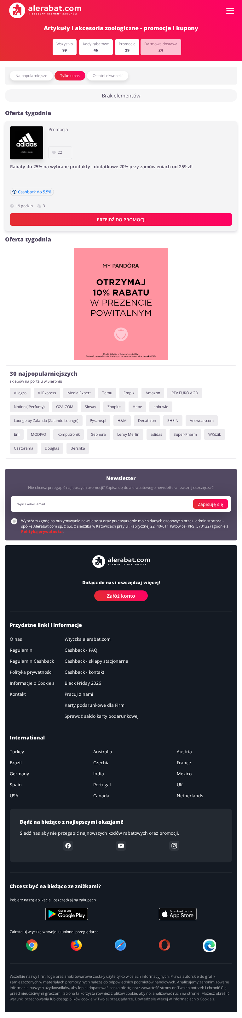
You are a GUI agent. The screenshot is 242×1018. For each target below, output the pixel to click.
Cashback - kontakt (84, 672)
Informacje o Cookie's (32, 683)
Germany (19, 774)
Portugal (102, 785)
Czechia (101, 763)
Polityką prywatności (42, 531)
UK (180, 785)
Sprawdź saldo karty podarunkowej (102, 716)
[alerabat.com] (45, 10)
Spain (16, 785)
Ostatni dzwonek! (108, 75)
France (184, 763)
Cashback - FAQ (81, 650)
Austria (184, 752)
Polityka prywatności (31, 672)
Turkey (17, 752)
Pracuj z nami (79, 694)
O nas (16, 639)
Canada (101, 796)
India (98, 774)
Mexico (184, 774)
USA (14, 796)
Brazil (16, 763)
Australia (102, 752)
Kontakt (18, 694)
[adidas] (26, 142)
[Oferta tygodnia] (121, 304)
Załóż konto (121, 596)
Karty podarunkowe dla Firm (94, 705)
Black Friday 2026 (83, 683)
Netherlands (190, 796)
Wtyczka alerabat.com (88, 639)
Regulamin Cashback (32, 661)
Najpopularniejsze (31, 75)
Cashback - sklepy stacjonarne (96, 661)
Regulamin (21, 650)
